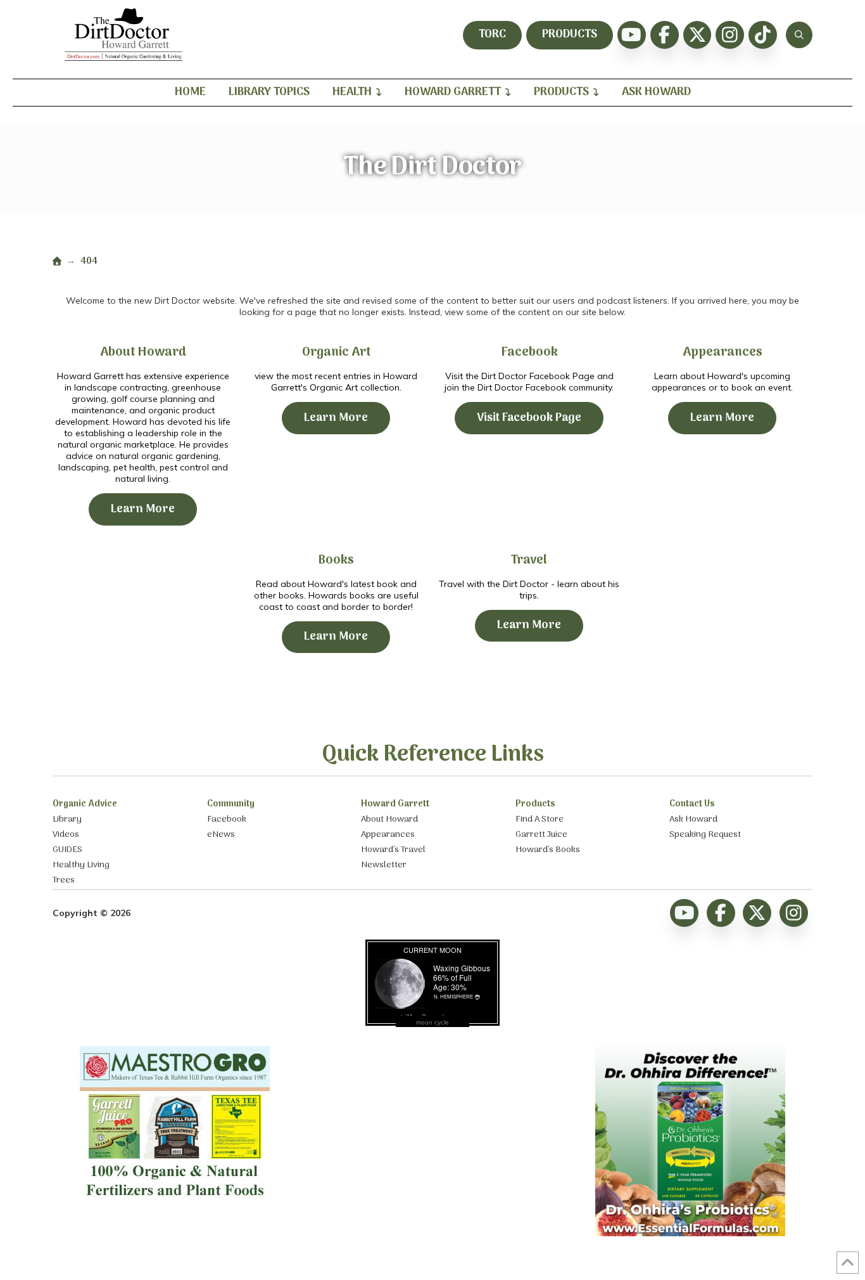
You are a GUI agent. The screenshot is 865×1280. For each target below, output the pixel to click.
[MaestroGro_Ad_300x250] (175, 1201)
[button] (799, 35)
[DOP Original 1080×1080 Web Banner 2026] (690, 1233)
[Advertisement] (432, 1125)
